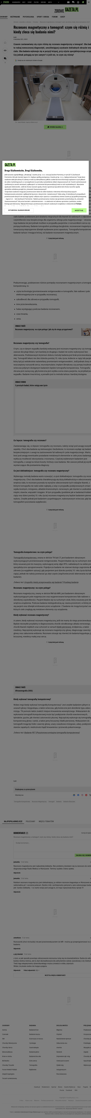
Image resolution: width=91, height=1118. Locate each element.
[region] (45, 188)
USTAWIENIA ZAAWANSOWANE (19, 210)
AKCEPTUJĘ (79, 210)
